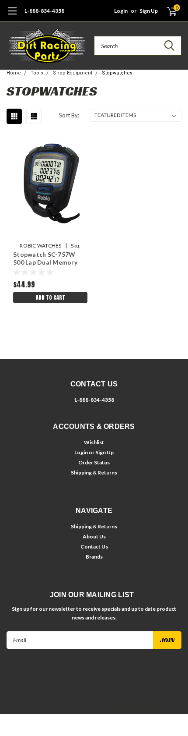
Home (14, 73)
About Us (94, 536)
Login (121, 10)
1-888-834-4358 (44, 10)
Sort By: (69, 115)
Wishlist (94, 442)
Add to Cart (50, 297)
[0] (166, 11)
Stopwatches (117, 73)
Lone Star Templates (136, 707)
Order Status (94, 462)
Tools (37, 73)
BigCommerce (67, 707)
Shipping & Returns (94, 472)
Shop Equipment (72, 73)
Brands (94, 556)
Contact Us (94, 546)
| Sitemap (122, 699)
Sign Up (148, 10)
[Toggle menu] (12, 15)
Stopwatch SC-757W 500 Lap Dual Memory (45, 258)
